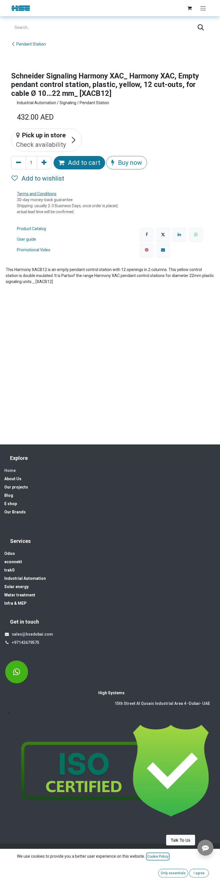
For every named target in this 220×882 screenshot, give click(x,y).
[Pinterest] (147, 250)
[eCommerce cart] (189, 8)
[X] (163, 234)
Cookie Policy (157, 857)
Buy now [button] (129, 162)
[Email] (163, 250)
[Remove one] (18, 162)
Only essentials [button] (173, 873)
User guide (26, 239)
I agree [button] (199, 873)
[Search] (201, 27)
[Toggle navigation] (203, 8)
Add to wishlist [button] (42, 178)
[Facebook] (147, 234)
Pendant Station (31, 44)
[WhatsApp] (196, 234)
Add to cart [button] (83, 162)
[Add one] (44, 162)
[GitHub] (16, 671)
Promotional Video (33, 250)
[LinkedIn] (179, 234)
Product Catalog (31, 228)
